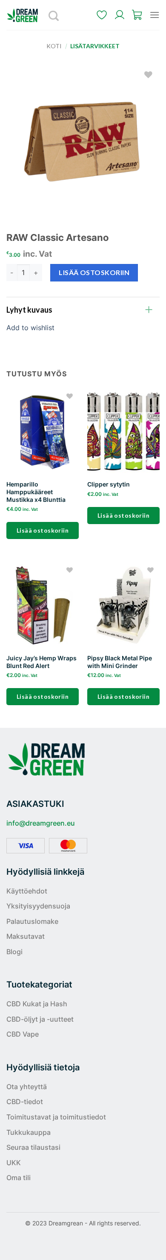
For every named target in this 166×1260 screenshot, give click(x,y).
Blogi (14, 951)
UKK (13, 1162)
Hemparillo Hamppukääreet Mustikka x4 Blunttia (36, 492)
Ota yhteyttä (26, 1086)
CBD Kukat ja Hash (36, 1003)
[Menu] (154, 14)
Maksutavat (25, 936)
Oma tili (18, 1177)
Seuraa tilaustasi (33, 1147)
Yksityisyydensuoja (38, 906)
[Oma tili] (120, 15)
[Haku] (54, 15)
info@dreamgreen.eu (40, 823)
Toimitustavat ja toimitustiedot (56, 1117)
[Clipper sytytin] (123, 431)
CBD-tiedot (24, 1101)
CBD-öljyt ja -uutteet (40, 1019)
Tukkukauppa (28, 1132)
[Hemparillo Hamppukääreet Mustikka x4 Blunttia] (42, 431)
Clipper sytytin (108, 484)
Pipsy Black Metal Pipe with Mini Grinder (119, 661)
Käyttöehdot (26, 891)
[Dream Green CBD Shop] (25, 15)
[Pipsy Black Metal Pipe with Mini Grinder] (123, 605)
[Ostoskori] (137, 15)
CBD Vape (22, 1034)
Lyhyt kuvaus (29, 309)
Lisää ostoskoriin (94, 272)
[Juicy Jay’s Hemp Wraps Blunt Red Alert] (42, 605)
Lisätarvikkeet (95, 46)
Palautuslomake (32, 921)
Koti (54, 46)
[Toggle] (148, 309)
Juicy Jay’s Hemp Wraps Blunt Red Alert (41, 661)
